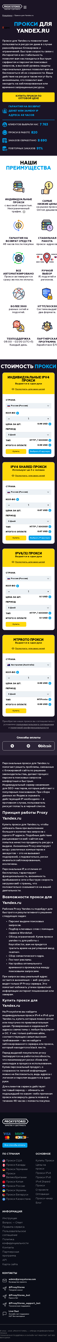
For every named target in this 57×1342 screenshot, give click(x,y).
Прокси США (14, 1160)
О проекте (42, 1190)
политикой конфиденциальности (29, 728)
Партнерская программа (10, 1254)
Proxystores (7, 15)
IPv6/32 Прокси (28, 553)
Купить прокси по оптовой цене (28, 97)
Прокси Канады (15, 1165)
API (4, 1260)
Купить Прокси (45, 1160)
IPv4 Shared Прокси (29, 467)
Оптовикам (42, 1194)
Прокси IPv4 (43, 1173)
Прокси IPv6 (43, 1177)
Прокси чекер (44, 1198)
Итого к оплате (16, 532)
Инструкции (9, 1218)
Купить (16, 538)
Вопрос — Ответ (12, 1222)
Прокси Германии (17, 1169)
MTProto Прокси (28, 639)
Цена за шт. (13, 511)
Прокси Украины (16, 1190)
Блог (39, 1203)
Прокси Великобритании (16, 1175)
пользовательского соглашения (35, 724)
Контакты (8, 1247)
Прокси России (15, 1186)
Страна (10, 486)
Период (11, 515)
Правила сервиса (13, 1227)
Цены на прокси (41, 1167)
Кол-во (10, 499)
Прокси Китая (14, 1182)
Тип (8, 527)
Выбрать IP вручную (40, 538)
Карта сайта (10, 1264)
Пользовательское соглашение (14, 1233)
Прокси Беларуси (17, 1194)
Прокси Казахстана (18, 1199)
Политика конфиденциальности (15, 1241)
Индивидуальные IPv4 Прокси (28, 379)
